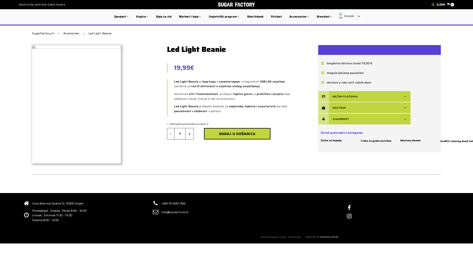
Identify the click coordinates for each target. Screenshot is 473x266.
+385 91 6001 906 (173, 203)
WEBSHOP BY (322, 237)
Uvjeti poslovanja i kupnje (273, 237)
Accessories (71, 33)
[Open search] (433, 4)
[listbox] (349, 16)
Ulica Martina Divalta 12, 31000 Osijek (57, 203)
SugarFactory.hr (43, 33)
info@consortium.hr (175, 212)
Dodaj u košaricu (237, 134)
